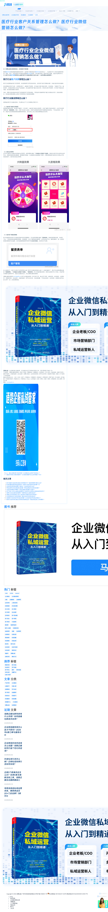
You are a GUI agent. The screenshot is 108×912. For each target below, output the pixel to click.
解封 (13, 670)
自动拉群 (7, 650)
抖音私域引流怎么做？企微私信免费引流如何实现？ (13, 761)
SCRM (11, 593)
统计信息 (14, 665)
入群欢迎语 (14, 602)
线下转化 (7, 670)
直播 (13, 631)
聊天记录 (13, 644)
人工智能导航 (13, 903)
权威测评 (14, 692)
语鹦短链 (12, 901)
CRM (6, 593)
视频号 (6, 653)
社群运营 (14, 634)
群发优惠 (18, 670)
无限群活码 (16, 628)
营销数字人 (8, 702)
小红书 (12, 908)
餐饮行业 (14, 656)
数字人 (12, 906)
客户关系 (29, 73)
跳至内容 (2, 1)
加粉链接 (7, 606)
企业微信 (7, 596)
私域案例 (7, 698)
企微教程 (12, 599)
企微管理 (18, 599)
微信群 (6, 625)
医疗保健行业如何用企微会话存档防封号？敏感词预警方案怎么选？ (24, 483)
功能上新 (14, 686)
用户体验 (14, 667)
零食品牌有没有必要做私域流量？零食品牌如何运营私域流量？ (23, 488)
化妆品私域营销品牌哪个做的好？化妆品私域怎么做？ (20, 486)
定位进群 (14, 612)
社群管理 (18, 631)
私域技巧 (14, 695)
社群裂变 (7, 634)
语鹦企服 (13, 653)
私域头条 (7, 695)
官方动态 (14, 689)
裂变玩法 (14, 650)
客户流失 (7, 618)
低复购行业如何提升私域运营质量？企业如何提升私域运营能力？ (23, 498)
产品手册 (7, 683)
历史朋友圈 (14, 606)
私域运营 (14, 640)
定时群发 (7, 615)
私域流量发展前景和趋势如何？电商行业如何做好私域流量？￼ (23, 484)
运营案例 (14, 705)
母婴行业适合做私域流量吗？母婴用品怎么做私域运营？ (21, 493)
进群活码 (7, 656)
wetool (17, 593)
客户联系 (7, 621)
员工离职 (14, 609)
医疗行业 (8, 72)
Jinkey (11, 897)
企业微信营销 (15, 596)
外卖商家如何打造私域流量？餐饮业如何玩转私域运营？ (21, 496)
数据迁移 (7, 665)
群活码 (6, 644)
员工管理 (7, 612)
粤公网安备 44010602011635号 (57, 894)
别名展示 (7, 667)
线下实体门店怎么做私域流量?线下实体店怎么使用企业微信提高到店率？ (25, 491)
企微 (6, 599)
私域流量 (14, 637)
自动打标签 (14, 647)
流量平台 (14, 672)
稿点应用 (12, 898)
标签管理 (7, 631)
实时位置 (7, 672)
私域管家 (7, 640)
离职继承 (7, 637)
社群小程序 (8, 674)
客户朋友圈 (14, 615)
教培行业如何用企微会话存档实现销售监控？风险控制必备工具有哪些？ (25, 499)
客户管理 (14, 618)
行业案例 (15, 702)
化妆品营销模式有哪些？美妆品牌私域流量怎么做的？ (20, 489)
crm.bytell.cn (16, 276)
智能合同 (12, 905)
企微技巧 (7, 686)
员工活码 (7, 609)
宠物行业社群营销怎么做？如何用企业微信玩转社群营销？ (21, 494)
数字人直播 (8, 628)
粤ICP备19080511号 (41, 894)
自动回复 (7, 647)
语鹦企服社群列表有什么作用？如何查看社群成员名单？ (13, 716)
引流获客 (14, 621)
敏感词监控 (13, 625)
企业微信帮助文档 (15, 900)
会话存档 (7, 602)
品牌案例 (7, 689)
